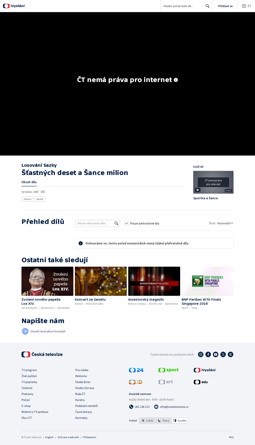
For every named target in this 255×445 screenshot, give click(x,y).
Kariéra (80, 400)
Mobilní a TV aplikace (34, 412)
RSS (231, 437)
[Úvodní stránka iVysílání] (17, 6)
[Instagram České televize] (201, 354)
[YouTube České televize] (216, 354)
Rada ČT (80, 394)
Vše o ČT (26, 418)
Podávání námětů (86, 406)
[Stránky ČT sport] (168, 371)
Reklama (81, 376)
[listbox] (164, 420)
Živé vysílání (29, 376)
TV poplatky (29, 382)
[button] (213, 183)
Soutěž (39, 199)
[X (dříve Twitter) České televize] (223, 354)
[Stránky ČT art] (165, 383)
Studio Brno (82, 382)
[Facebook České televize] (208, 354)
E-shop (26, 406)
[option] (148, 420)
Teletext (26, 388)
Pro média (81, 370)
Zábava (27, 199)
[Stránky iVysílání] (205, 371)
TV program (29, 370)
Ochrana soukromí (68, 437)
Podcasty (27, 394)
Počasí (25, 400)
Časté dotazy (83, 412)
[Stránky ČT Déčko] (135, 383)
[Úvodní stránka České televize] (42, 354)
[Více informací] (176, 80)
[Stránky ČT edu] (201, 383)
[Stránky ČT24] (136, 371)
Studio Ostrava (84, 388)
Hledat (207, 6)
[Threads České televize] (231, 354)
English (49, 437)
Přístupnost (89, 437)
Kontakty (81, 418)
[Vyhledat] (116, 223)
